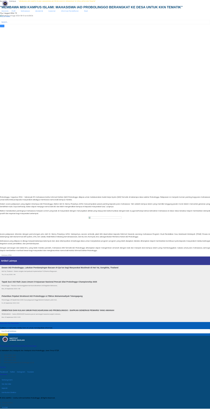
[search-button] (2, 26)
